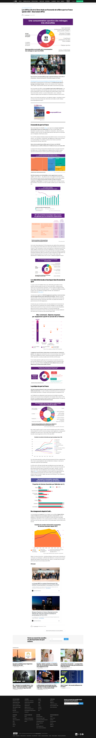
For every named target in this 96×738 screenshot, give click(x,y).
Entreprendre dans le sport (43, 662)
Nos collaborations (34, 735)
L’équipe (39, 735)
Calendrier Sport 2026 (16, 702)
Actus (14, 662)
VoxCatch (51, 719)
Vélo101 (51, 716)
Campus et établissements (29, 718)
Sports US (39, 708)
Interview (48, 662)
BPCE (46, 128)
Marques (14, 716)
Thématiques (52, 699)
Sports (39, 699)
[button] (13, 1)
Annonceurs (18, 735)
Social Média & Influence (53, 662)
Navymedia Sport (38, 733)
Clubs (14, 721)
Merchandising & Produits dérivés (30, 710)
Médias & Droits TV (28, 707)
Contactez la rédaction (44, 735)
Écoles (26, 716)
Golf (39, 710)
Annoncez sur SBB (79, 1)
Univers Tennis (52, 718)
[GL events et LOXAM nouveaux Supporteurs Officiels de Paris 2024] (24, 655)
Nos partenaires (29, 735)
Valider (66, 639)
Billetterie (51, 700)
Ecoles (14, 726)
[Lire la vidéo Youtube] (48, 112)
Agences (14, 724)
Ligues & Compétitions (16, 719)
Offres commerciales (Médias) (41, 727)
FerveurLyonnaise (53, 721)
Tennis (39, 705)
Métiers (26, 721)
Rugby (39, 702)
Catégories (27, 699)
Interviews (14, 708)
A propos (14, 735)
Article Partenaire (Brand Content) (41, 719)
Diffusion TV (52, 702)
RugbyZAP (51, 726)
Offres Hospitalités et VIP (54, 705)
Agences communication (17, 705)
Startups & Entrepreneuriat (29, 702)
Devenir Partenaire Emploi (40, 718)
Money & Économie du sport (71, 662)
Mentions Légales (54, 735)
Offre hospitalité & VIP (39, 726)
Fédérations (15, 718)
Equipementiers (65, 662)
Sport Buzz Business (16, 699)
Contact (50, 735)
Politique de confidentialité (62, 735)
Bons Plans (14, 710)
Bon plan (37, 724)
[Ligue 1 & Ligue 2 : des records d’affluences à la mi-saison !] (72, 676)
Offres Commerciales (53, 707)
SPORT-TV (51, 724)
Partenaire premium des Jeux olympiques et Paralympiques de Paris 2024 (46, 81)
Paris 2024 (40, 292)
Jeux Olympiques (17, 662)
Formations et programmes (29, 719)
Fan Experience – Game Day (29, 700)
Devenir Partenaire (39, 716)
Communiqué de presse (40, 721)
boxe (36, 471)
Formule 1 (39, 707)
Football (39, 700)
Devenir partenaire (23, 735)
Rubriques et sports (16, 700)
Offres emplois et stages (16, 707)
